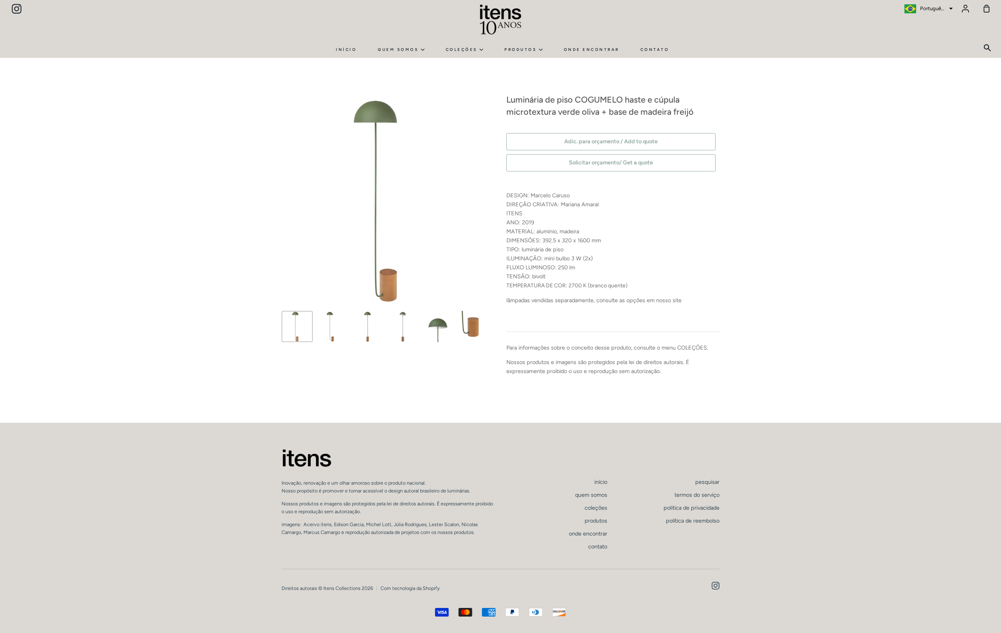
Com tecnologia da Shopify (410, 588)
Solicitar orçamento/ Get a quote (611, 162)
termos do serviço (697, 494)
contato (654, 49)
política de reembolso (692, 520)
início (346, 49)
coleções (463, 49)
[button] (928, 8)
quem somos (399, 49)
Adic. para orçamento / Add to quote (611, 141)
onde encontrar (591, 49)
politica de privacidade (691, 507)
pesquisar (707, 481)
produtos (521, 49)
